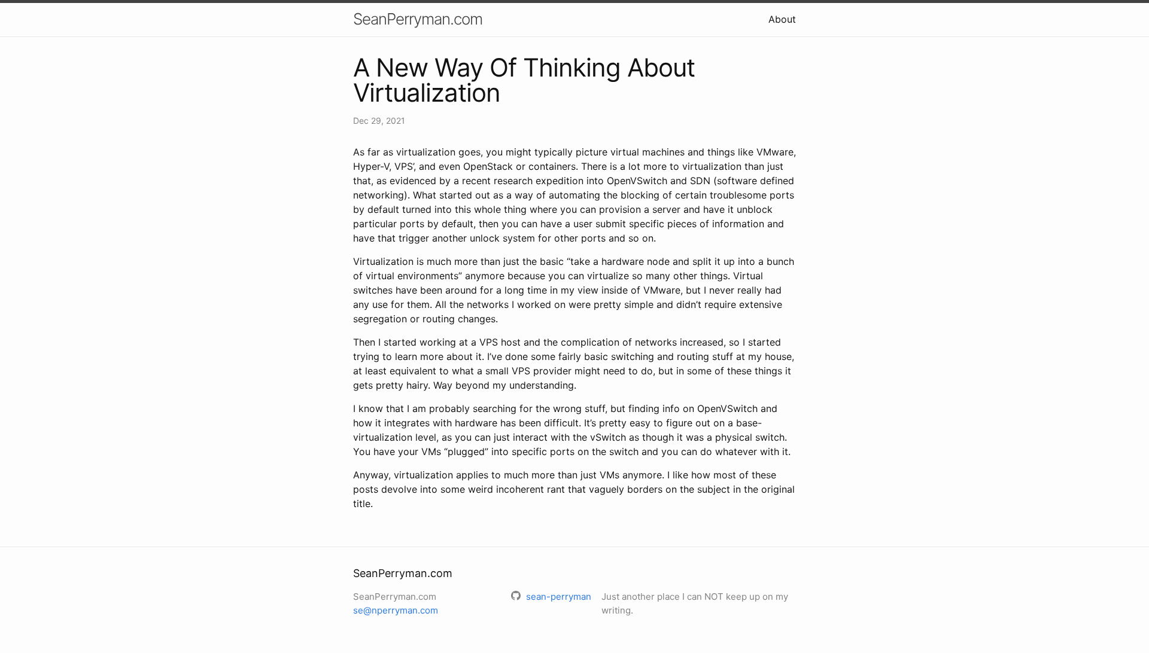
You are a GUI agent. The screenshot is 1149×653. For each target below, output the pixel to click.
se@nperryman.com (395, 610)
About (782, 19)
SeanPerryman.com (417, 19)
